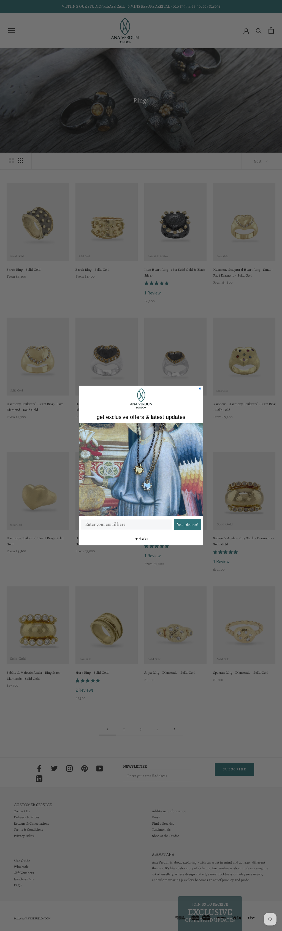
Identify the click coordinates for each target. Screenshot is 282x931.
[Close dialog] (200, 388)
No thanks (141, 539)
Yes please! (188, 524)
